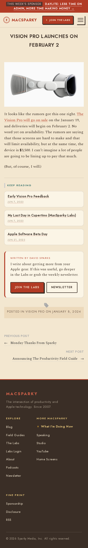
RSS (8, 520)
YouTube (43, 451)
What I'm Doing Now (57, 426)
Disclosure (13, 512)
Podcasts (12, 467)
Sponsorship (14, 503)
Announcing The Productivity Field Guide (48, 358)
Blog (9, 427)
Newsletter (62, 287)
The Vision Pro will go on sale (44, 117)
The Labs (12, 443)
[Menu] (80, 19)
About (10, 459)
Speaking (43, 435)
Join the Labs (27, 287)
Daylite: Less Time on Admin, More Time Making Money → (48, 6)
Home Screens (47, 459)
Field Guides (15, 435)
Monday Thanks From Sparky (30, 343)
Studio (41, 443)
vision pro (35, 311)
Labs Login (13, 451)
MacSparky (24, 20)
